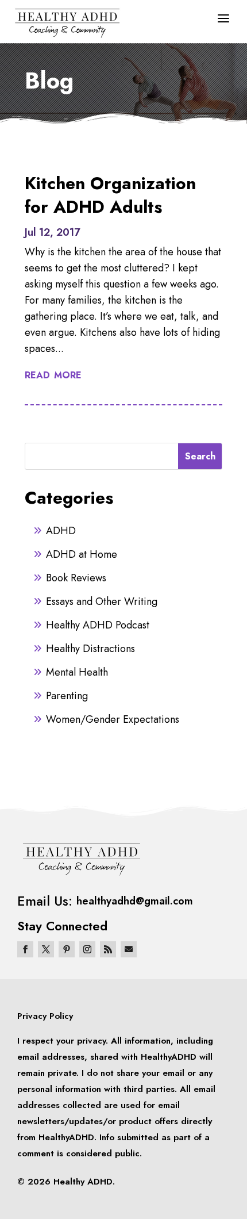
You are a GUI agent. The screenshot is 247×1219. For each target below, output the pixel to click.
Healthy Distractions (90, 648)
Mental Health (77, 672)
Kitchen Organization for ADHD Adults (110, 195)
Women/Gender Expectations (112, 719)
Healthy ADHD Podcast (97, 625)
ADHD (61, 530)
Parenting (67, 695)
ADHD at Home (81, 554)
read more (53, 374)
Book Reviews (76, 577)
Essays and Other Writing (101, 601)
